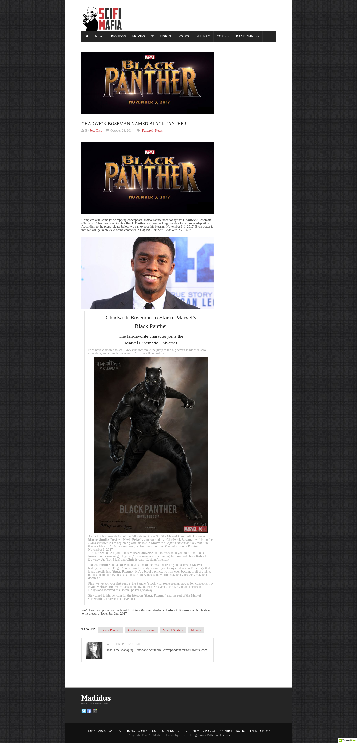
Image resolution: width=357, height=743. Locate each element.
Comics (223, 36)
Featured (147, 130)
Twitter (83, 711)
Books (183, 36)
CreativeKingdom (191, 735)
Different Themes (218, 735)
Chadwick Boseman (141, 630)
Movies (138, 36)
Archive (183, 730)
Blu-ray (202, 36)
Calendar (93, 46)
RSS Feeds (166, 730)
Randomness (247, 36)
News (100, 36)
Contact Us (147, 730)
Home (91, 730)
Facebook (89, 711)
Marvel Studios (173, 630)
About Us (105, 730)
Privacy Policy (204, 730)
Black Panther (110, 630)
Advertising (125, 730)
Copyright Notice (233, 730)
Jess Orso (96, 130)
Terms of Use (260, 730)
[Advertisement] (200, 15)
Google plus (95, 711)
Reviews (118, 36)
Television (161, 36)
